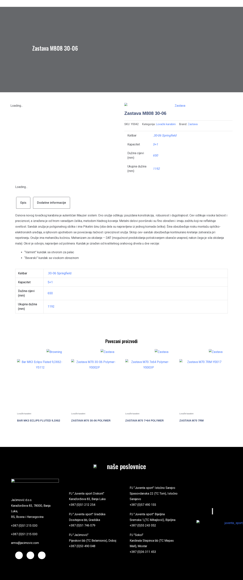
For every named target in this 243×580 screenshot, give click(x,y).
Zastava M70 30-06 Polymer (90, 420)
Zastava (193, 124)
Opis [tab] (23, 202)
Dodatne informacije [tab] (51, 202)
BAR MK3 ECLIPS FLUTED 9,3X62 (38, 420)
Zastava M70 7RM (191, 420)
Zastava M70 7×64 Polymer (144, 420)
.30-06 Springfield (164, 135)
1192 (156, 168)
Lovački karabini (166, 124)
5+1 (155, 144)
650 (155, 155)
